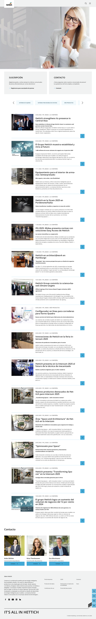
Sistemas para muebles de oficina (47, 103)
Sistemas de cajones (24, 103)
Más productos (68, 103)
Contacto (58, 88)
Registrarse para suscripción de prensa (22, 88)
